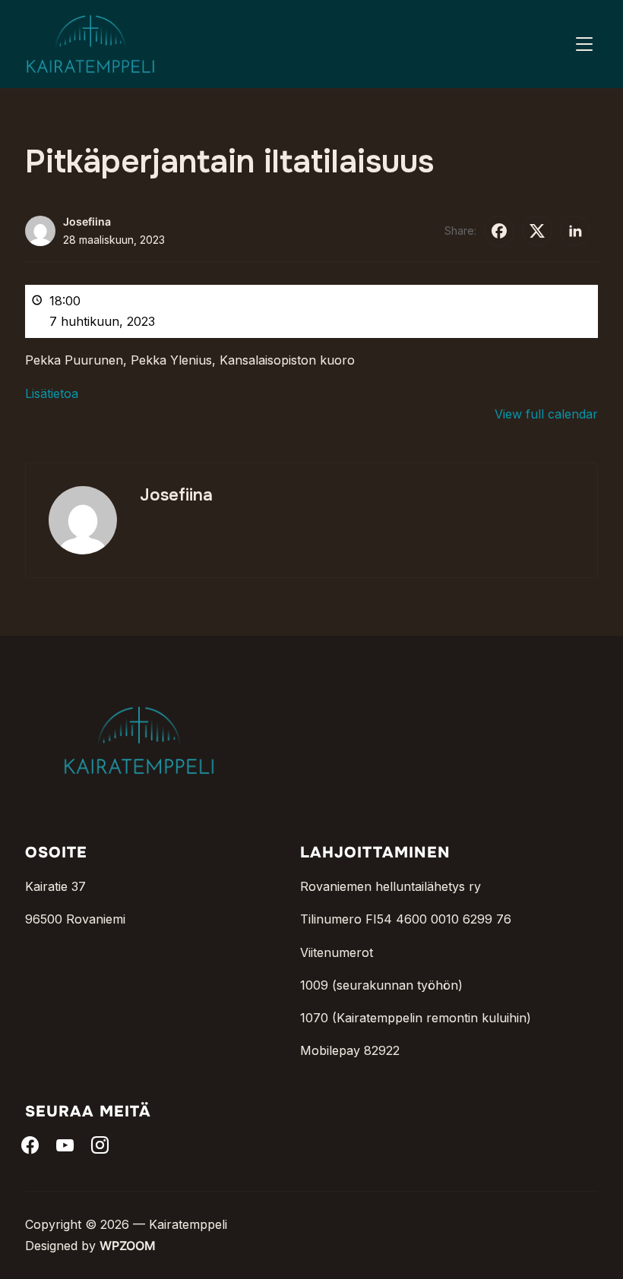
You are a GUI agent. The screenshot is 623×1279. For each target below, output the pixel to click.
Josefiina (87, 221)
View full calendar (546, 414)
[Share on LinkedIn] (575, 231)
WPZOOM (128, 1245)
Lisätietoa (51, 393)
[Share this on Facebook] (499, 231)
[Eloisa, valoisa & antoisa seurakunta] (139, 682)
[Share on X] (537, 231)
